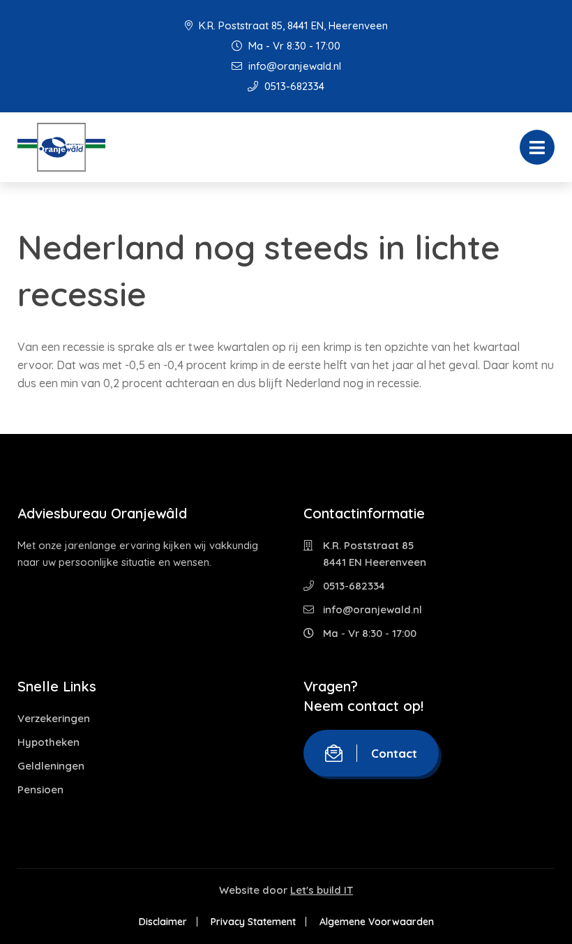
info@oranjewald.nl (293, 66)
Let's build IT (321, 890)
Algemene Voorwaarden (376, 921)
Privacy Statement (253, 921)
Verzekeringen (53, 718)
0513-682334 (293, 86)
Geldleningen (50, 765)
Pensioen (40, 789)
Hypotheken (48, 742)
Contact (394, 753)
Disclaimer (163, 921)
